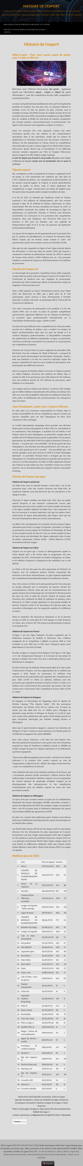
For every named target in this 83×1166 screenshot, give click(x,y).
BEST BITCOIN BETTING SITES (25, 1145)
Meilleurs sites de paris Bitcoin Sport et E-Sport (27, 24)
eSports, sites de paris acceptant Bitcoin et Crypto (25, 31)
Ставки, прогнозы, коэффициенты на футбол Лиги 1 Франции (42, 1115)
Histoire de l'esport (41, 6)
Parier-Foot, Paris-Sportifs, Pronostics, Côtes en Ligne (41, 1097)
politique (16, 164)
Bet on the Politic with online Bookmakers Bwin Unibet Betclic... (40, 1154)
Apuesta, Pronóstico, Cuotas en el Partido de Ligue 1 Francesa (41, 1100)
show (23, 1122)
